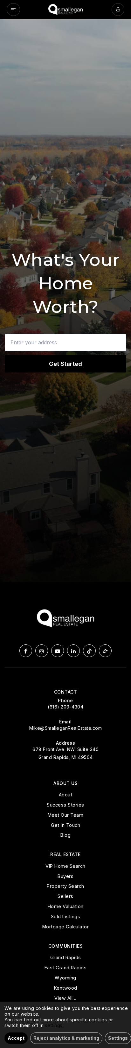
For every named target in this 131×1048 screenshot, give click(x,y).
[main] (65, 300)
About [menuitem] (65, 794)
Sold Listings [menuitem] (65, 916)
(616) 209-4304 (65, 706)
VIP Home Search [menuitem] (65, 866)
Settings (118, 1038)
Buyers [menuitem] (65, 876)
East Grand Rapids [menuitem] (66, 967)
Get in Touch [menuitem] (65, 825)
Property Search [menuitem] (65, 886)
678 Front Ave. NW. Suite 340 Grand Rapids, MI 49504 (65, 753)
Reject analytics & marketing (66, 1038)
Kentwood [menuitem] (65, 988)
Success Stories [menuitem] (65, 804)
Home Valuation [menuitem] (66, 906)
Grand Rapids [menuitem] (65, 957)
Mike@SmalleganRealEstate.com (65, 728)
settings (54, 1025)
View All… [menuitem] (65, 998)
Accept (16, 1038)
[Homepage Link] (65, 9)
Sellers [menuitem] (65, 896)
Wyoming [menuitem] (65, 977)
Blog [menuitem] (65, 835)
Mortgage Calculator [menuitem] (65, 926)
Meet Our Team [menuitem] (66, 815)
